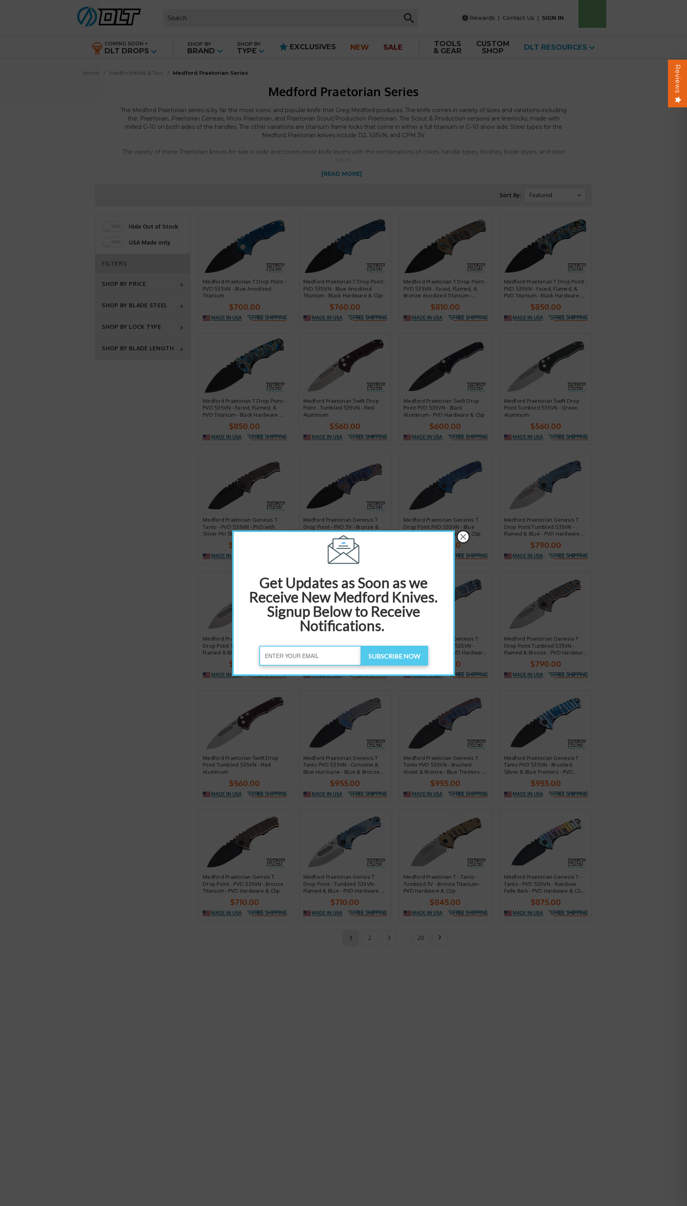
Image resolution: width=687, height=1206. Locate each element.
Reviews (677, 78)
